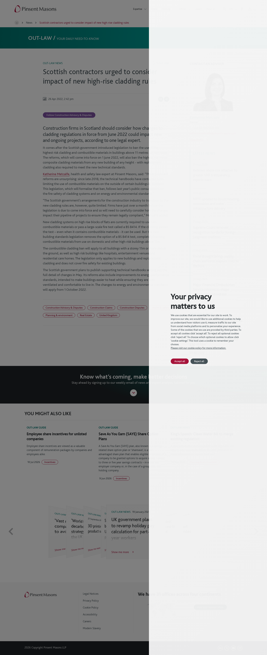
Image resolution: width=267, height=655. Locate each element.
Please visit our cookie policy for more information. (198, 348)
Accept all (179, 361)
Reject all (199, 361)
